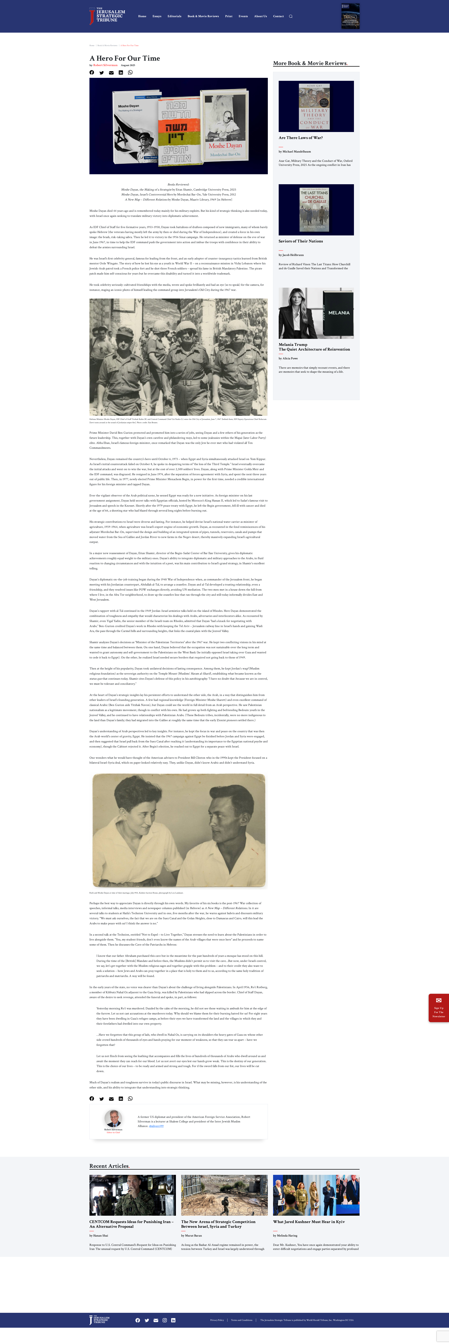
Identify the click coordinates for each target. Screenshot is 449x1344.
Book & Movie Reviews (203, 16)
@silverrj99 (156, 1126)
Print (228, 16)
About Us (260, 16)
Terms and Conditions (241, 1320)
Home (142, 16)
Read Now (350, 16)
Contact (278, 16)
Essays (157, 16)
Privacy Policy (217, 1320)
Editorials (174, 16)
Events (243, 16)
